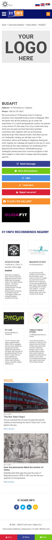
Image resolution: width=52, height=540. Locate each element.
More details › (9, 429)
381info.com (45, 529)
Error (10, 537)
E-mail (35, 529)
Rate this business (27, 171)
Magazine (8, 380)
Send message (27, 163)
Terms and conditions (11, 529)
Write (27, 537)
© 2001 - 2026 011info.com (21, 525)
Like (27, 178)
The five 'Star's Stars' (14, 417)
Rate (44, 537)
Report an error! (27, 192)
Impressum (26, 529)
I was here (27, 185)
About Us (37, 525)
